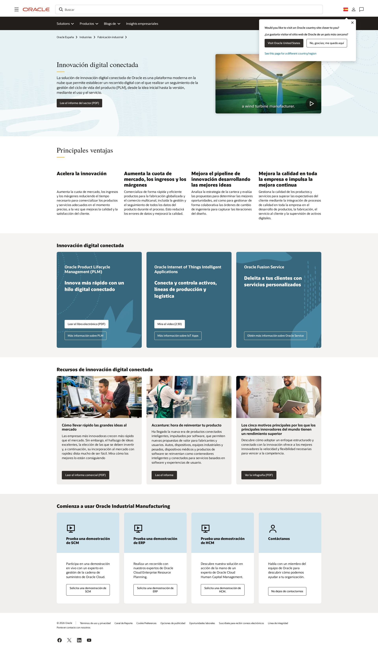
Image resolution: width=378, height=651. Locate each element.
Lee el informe (164, 475)
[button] (16, 9)
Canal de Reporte (123, 623)
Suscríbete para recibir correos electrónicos (241, 623)
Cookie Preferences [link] (146, 623)
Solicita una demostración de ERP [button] (155, 589)
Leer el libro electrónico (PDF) (86, 324)
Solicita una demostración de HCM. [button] (222, 589)
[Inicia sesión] (353, 9)
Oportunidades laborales (202, 623)
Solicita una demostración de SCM (88, 589)
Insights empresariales (142, 23)
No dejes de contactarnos (287, 591)
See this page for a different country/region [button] (290, 53)
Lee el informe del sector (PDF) (79, 103)
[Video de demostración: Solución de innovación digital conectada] (268, 83)
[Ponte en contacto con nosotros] (361, 9)
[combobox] (189, 9)
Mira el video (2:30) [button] (170, 324)
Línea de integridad (278, 623)
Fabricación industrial (110, 37)
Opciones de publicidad (172, 623)
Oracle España (65, 37)
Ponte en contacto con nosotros (73, 627)
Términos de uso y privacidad (95, 623)
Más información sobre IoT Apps (178, 335)
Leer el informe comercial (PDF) (85, 475)
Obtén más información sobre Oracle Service (275, 335)
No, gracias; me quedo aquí (327, 43)
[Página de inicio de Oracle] (36, 9)
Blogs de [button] (110, 23)
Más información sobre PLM (85, 335)
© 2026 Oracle (64, 622)
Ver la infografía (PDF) (259, 475)
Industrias (86, 37)
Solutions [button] (63, 23)
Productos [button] (87, 23)
